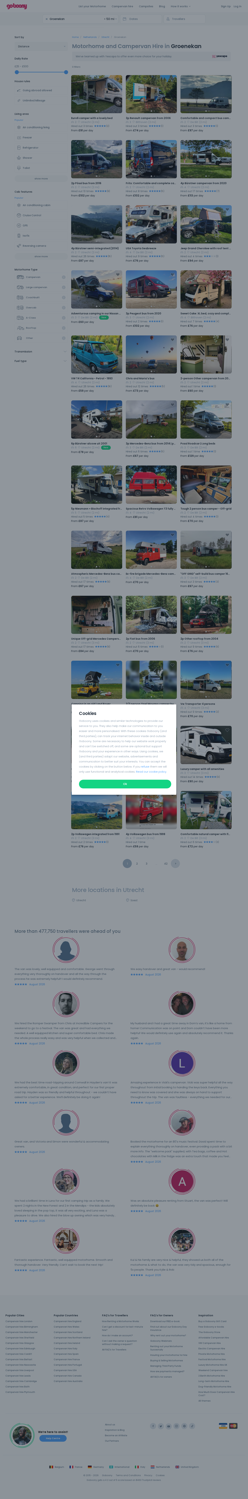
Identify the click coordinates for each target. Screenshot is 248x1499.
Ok (125, 784)
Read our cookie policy (151, 772)
